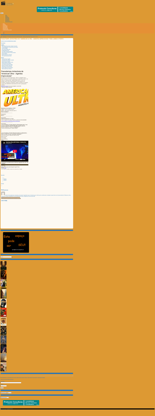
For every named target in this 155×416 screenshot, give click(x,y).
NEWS (6, 15)
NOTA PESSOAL (7, 19)
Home (1, 36)
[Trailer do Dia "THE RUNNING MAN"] (3, 316)
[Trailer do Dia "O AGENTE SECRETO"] (3, 325)
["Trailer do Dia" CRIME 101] (3, 307)
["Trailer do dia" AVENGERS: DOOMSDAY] (3, 269)
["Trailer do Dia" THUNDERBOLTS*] (3, 334)
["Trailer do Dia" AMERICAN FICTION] (3, 343)
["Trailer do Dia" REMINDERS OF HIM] (3, 298)
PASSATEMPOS (7, 17)
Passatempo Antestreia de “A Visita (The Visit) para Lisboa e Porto (10, 197)
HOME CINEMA (7, 18)
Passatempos (5, 36)
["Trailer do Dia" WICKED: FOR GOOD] (3, 288)
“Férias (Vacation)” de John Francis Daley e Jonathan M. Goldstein (11, 198)
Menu (2, 13)
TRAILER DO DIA (7, 20)
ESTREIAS (6, 16)
